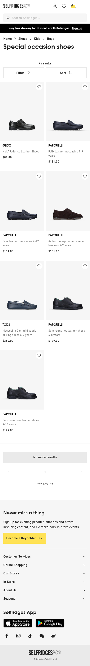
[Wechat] (42, 638)
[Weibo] (53, 638)
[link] (22, 151)
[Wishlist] (64, 6)
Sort (63, 73)
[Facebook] (6, 638)
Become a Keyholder (21, 538)
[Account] (55, 6)
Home (7, 39)
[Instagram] (18, 638)
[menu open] (82, 6)
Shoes (22, 39)
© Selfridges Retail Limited (45, 659)
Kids (37, 39)
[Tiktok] (30, 638)
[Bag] (73, 6)
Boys (50, 39)
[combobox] (48, 17)
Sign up (77, 28)
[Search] (8, 17)
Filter (20, 73)
